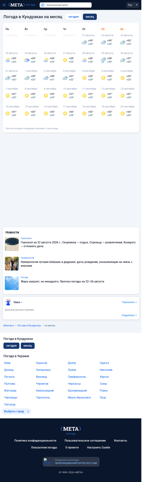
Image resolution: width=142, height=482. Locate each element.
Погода (31, 5)
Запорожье (43, 369)
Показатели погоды (44, 447)
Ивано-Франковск (79, 397)
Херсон (104, 376)
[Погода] (70, 428)
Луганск (9, 376)
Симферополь (77, 376)
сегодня (73, 16)
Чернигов (42, 383)
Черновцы (10, 397)
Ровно (104, 390)
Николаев (106, 369)
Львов (72, 369)
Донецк (9, 369)
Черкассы (74, 383)
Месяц (28, 345)
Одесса (104, 363)
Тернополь (43, 397)
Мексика (8, 325)
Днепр (72, 363)
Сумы (103, 383)
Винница (41, 376)
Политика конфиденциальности (35, 440)
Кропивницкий (77, 390)
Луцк (103, 397)
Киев (7, 363)
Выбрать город (14, 411)
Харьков (41, 363)
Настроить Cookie (98, 447)
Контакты (120, 440)
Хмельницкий (45, 390)
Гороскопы (128, 302)
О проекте (72, 447)
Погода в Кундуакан (29, 325)
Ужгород (9, 404)
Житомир (10, 390)
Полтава (9, 383)
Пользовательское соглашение (85, 440)
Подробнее (128, 315)
